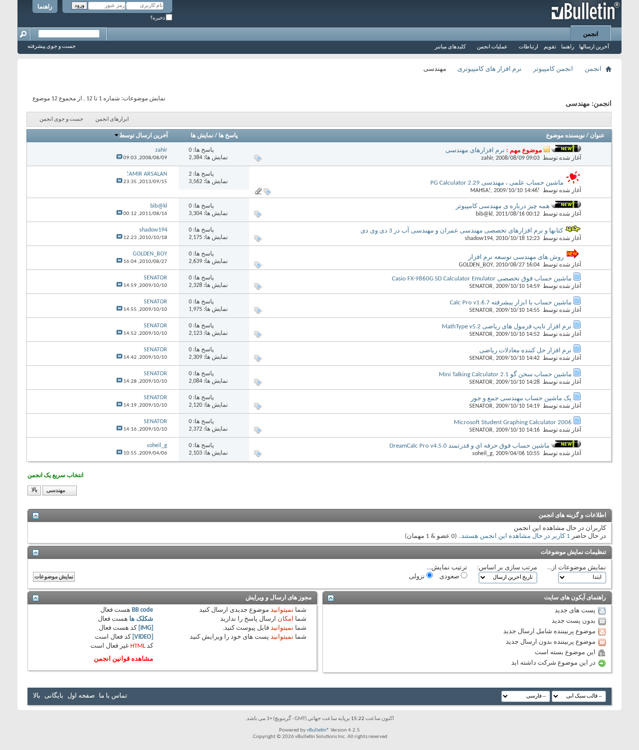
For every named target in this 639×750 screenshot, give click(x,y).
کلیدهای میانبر (450, 47)
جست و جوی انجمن (61, 119)
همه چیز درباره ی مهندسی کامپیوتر (503, 206)
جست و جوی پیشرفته (51, 46)
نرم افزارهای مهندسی (475, 150)
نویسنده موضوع (565, 136)
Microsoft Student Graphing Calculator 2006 (513, 422)
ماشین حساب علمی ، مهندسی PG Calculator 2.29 (497, 183)
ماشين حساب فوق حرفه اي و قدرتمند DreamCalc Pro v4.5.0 (469, 446)
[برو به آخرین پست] (119, 158)
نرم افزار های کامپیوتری (489, 69)
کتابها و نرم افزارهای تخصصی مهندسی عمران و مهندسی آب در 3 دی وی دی (461, 231)
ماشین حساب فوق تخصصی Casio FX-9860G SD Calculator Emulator (482, 278)
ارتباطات (528, 47)
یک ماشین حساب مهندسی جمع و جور (521, 398)
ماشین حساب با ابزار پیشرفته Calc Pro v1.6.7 (511, 302)
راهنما (44, 7)
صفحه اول (81, 696)
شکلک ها (141, 619)
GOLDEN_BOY (476, 265)
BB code (142, 610)
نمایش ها (202, 136)
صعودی (450, 576)
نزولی (417, 576)
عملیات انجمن (492, 47)
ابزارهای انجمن (112, 119)
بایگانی (53, 696)
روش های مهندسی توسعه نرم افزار (516, 257)
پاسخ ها (228, 136)
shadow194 (479, 239)
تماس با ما (113, 696)
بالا (34, 491)
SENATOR (481, 286)
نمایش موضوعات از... (576, 567)
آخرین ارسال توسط (143, 136)
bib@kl (484, 214)
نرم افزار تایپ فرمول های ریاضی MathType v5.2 (507, 326)
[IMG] (145, 628)
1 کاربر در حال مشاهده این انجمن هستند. (515, 536)
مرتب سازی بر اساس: (507, 567)
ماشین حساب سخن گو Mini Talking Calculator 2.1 (505, 374)
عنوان (597, 136)
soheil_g (482, 454)
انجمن (590, 34)
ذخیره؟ (158, 18)
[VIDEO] (142, 637)
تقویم (550, 47)
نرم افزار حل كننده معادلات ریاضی (525, 350)
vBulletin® (318, 730)
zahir (487, 158)
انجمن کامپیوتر (553, 69)
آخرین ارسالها (594, 47)
